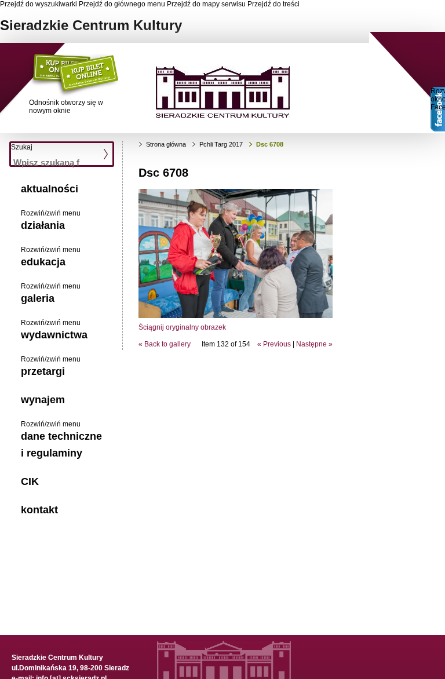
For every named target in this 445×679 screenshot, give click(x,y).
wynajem (43, 400)
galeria (37, 298)
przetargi (43, 371)
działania (43, 225)
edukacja (43, 262)
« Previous (274, 344)
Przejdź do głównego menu (122, 4)
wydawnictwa (54, 335)
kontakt (39, 510)
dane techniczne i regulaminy (61, 444)
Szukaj (21, 147)
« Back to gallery (164, 344)
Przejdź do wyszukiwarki (38, 4)
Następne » (314, 344)
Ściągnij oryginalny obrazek (182, 327)
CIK (30, 481)
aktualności (49, 189)
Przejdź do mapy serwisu (206, 4)
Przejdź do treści (273, 4)
